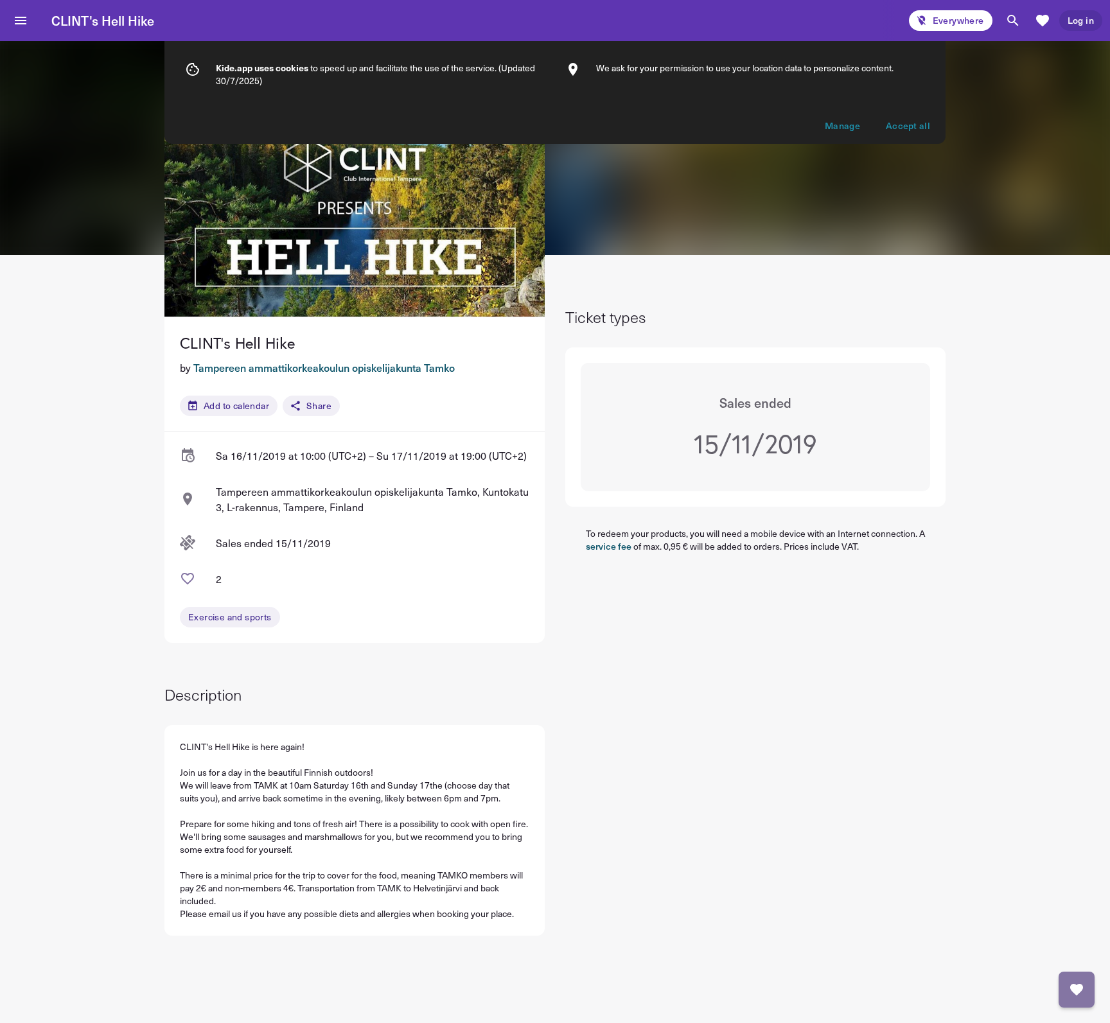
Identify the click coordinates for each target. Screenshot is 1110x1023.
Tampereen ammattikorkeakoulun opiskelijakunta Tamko (324, 367)
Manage (842, 125)
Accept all (908, 125)
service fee (608, 546)
